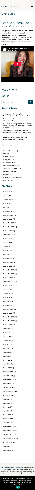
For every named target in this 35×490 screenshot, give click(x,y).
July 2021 (6, 399)
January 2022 (8, 376)
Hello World (7, 157)
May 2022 (6, 360)
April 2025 (6, 254)
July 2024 (6, 289)
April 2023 (6, 348)
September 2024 (9, 282)
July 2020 (6, 446)
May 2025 (6, 250)
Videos (5, 174)
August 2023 (7, 333)
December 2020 (9, 427)
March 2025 (7, 258)
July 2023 (6, 336)
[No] (33, 483)
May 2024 (6, 297)
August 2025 (7, 239)
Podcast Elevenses (10, 165)
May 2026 (6, 203)
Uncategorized (8, 171)
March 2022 (7, 368)
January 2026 (8, 219)
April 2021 (6, 411)
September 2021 (9, 391)
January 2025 (8, 266)
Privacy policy (5, 467)
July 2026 (6, 195)
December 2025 (9, 223)
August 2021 (7, 395)
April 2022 (6, 364)
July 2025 (6, 242)
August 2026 (7, 192)
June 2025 (6, 246)
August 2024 (7, 286)
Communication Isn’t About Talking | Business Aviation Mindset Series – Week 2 (17, 132)
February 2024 (8, 309)
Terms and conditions (18, 467)
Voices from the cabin (11, 177)
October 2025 (8, 231)
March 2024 (7, 305)
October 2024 (8, 278)
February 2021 (8, 419)
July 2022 (6, 352)
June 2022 (7, 356)
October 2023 (8, 325)
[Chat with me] (5, 1)
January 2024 (8, 313)
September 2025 (9, 235)
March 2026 (7, 211)
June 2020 (7, 450)
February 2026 (8, 215)
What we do (7, 180)
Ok (18, 487)
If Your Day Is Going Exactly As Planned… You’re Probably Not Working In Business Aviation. (17, 126)
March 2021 (7, 415)
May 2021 (6, 407)
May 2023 (6, 344)
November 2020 (9, 430)
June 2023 (7, 340)
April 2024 (6, 301)
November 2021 (8, 383)
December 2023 (9, 317)
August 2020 (7, 442)
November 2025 (9, 227)
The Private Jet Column (11, 168)
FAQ (4, 154)
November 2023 (9, 321)
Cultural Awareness (10, 151)
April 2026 (6, 207)
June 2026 (7, 199)
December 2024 (9, 270)
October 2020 (8, 434)
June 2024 (7, 293)
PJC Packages (8, 163)
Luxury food (7, 160)
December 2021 (8, 380)
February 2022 (8, 372)
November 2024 (9, 274)
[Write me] (3, 1)
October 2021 (8, 387)
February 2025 (8, 262)
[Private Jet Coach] (11, 7)
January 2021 (7, 423)
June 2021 (6, 403)
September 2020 (9, 438)
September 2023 (9, 329)
